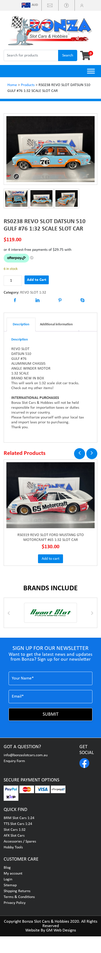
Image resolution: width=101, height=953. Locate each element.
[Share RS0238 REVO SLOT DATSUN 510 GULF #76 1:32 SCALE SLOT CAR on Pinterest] (60, 301)
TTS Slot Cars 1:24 (18, 824)
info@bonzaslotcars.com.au (26, 755)
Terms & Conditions (19, 897)
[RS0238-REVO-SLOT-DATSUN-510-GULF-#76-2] (66, 198)
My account (13, 874)
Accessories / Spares (20, 841)
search (67, 55)
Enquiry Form (14, 761)
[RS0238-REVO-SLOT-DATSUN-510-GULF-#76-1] (41, 198)
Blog (7, 868)
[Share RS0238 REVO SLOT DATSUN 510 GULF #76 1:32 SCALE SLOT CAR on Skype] (82, 301)
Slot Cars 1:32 (14, 830)
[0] (83, 55)
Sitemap (10, 885)
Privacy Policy (14, 903)
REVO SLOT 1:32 (33, 293)
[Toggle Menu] (91, 71)
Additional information (56, 324)
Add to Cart (36, 280)
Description (21, 324)
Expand (16, 177)
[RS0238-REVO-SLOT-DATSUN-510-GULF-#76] (16, 198)
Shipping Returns (17, 891)
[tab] (21, 324)
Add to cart (50, 559)
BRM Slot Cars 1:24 (19, 818)
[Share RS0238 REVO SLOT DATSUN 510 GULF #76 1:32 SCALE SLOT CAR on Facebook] (15, 301)
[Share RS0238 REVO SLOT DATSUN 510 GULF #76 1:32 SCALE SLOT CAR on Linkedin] (37, 301)
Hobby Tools (13, 847)
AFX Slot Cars (14, 836)
